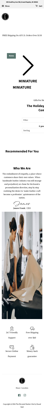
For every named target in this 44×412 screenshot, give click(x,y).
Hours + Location (22, 388)
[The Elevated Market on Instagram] (24, 396)
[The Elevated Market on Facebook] (19, 396)
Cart (40, 6)
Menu (7, 6)
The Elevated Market (23, 404)
